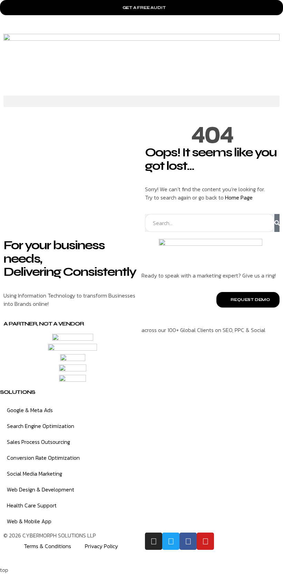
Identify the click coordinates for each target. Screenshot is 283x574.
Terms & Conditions (47, 546)
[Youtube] (205, 541)
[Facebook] (188, 541)
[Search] (277, 223)
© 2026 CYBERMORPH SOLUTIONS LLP (49, 535)
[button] (141, 101)
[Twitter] (170, 541)
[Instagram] (153, 541)
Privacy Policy (101, 546)
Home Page (239, 197)
